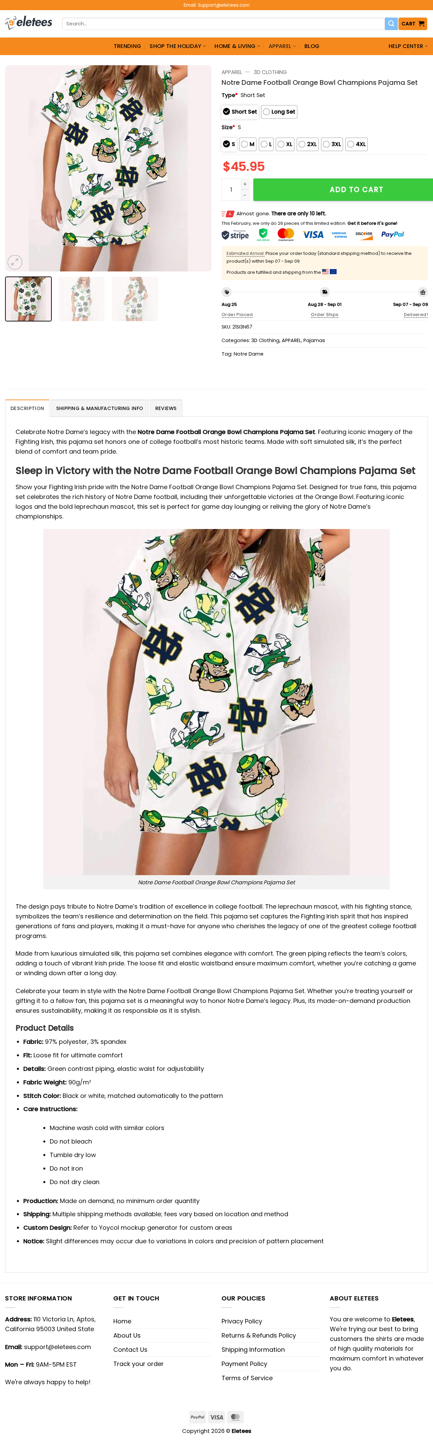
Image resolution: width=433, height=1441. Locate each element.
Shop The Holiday (175, 46)
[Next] (199, 168)
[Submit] (391, 24)
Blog (311, 46)
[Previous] (18, 168)
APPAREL (280, 46)
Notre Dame (249, 354)
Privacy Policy (242, 1321)
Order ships (324, 314)
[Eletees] (28, 24)
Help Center (406, 46)
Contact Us (130, 1349)
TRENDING (127, 46)
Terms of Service (247, 1378)
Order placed (237, 314)
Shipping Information (253, 1349)
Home (122, 1321)
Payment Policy (244, 1364)
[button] (413, 24)
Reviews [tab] (166, 408)
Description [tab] (27, 408)
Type (230, 95)
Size (228, 127)
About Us (127, 1335)
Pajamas (314, 340)
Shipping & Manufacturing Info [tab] (99, 408)
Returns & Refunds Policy (259, 1335)
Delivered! (416, 314)
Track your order (138, 1364)
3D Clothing (270, 72)
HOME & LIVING (234, 46)
